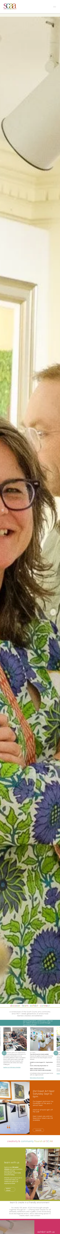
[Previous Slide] (3, 510)
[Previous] (4, 1053)
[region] (30, 1053)
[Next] (56, 1053)
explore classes (8, 1189)
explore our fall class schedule (11, 1067)
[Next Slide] (57, 510)
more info (38, 1130)
